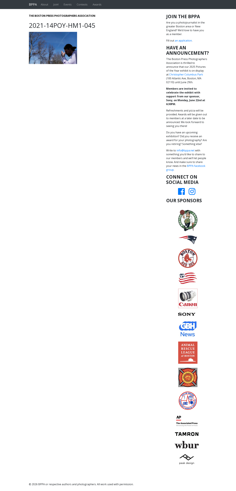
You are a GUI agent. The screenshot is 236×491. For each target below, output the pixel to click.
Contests (82, 4)
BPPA (33, 4)
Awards (97, 4)
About (44, 4)
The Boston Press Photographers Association (62, 16)
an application (183, 40)
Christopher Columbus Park (186, 74)
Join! (55, 4)
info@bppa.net (185, 150)
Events (68, 4)
